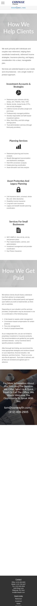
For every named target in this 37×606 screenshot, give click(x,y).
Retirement (18, 599)
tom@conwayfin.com (18, 592)
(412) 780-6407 (21, 584)
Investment (18, 601)
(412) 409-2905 (20, 582)
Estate (18, 603)
